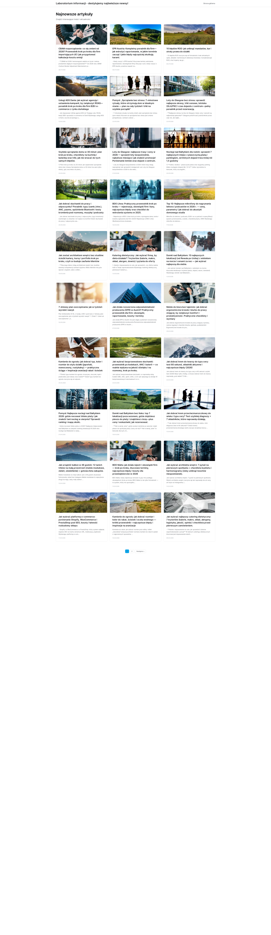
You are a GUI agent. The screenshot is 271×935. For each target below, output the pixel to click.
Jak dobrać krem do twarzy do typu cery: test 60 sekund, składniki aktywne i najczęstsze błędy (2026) (187, 364)
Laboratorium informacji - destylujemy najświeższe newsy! (92, 3)
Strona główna (209, 3)
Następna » (140, 551)
